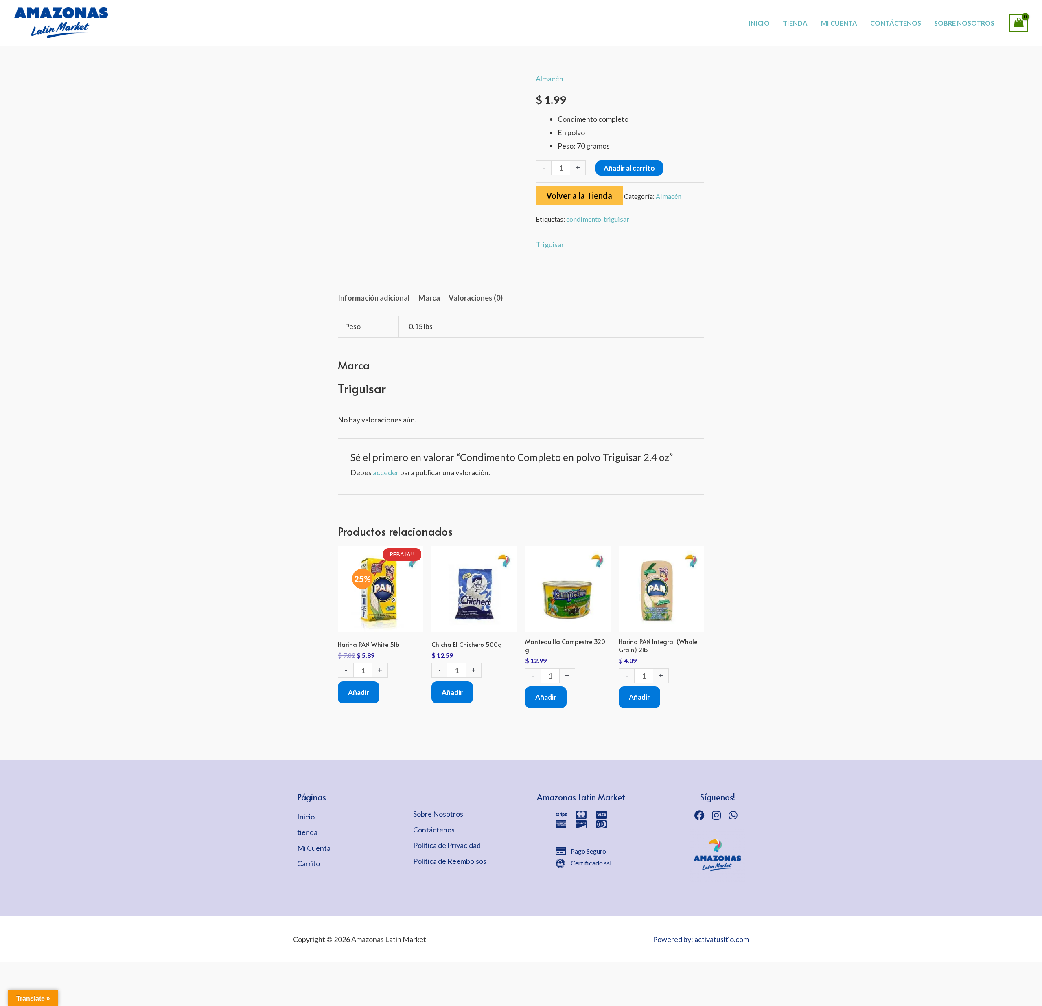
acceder (386, 472)
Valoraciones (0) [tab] (476, 297)
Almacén (549, 78)
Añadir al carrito (629, 168)
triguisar (616, 219)
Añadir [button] (358, 692)
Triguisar (550, 244)
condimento (583, 219)
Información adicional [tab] (374, 297)
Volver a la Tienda (579, 195)
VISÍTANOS (549, 14)
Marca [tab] (429, 297)
